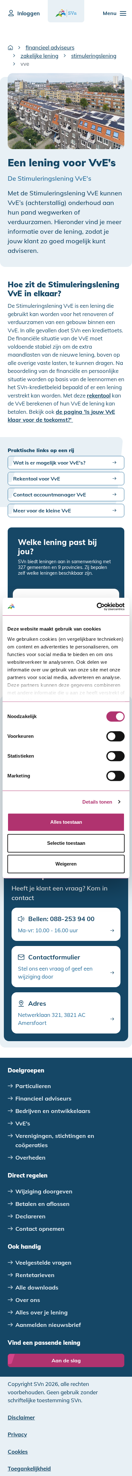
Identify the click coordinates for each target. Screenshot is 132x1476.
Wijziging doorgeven (43, 1191)
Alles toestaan (66, 822)
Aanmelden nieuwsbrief (48, 1324)
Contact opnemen (39, 1228)
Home (10, 47)
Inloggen (28, 13)
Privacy (17, 1434)
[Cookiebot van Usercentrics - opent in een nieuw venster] (97, 606)
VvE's (22, 1123)
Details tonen (97, 802)
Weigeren (66, 864)
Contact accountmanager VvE (49, 494)
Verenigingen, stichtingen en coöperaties (54, 1140)
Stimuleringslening (93, 55)
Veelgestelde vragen (43, 1262)
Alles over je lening (41, 1312)
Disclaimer (21, 1417)
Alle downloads (36, 1287)
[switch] (115, 736)
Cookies (18, 1451)
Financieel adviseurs (50, 47)
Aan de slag (66, 1360)
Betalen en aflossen (42, 1203)
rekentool (99, 395)
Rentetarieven (34, 1275)
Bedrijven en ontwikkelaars (52, 1111)
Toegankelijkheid (29, 1468)
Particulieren (33, 1086)
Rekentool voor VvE (36, 478)
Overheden (30, 1157)
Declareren (30, 1216)
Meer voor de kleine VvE (42, 510)
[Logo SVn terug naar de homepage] (66, 13)
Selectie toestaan (66, 843)
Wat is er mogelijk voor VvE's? (49, 462)
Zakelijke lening (39, 55)
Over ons (27, 1300)
